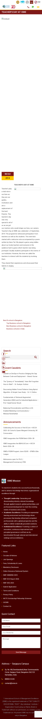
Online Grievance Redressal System (15, 571)
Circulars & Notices (10, 556)
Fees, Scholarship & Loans (12, 563)
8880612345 (10, 679)
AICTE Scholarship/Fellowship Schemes (17, 598)
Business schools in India (15, 329)
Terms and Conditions (11, 591)
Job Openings (8, 559)
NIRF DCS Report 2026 (11, 579)
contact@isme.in (11, 683)
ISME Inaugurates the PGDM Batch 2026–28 (18, 438)
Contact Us (7, 606)
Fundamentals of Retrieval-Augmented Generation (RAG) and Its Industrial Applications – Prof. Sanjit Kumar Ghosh (20, 400)
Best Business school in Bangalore (18, 326)
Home (5, 552)
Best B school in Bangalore (12, 320)
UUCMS (6, 602)
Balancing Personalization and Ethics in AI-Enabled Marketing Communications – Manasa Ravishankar (18, 411)
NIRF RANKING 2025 (10, 575)
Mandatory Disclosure (11, 567)
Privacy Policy (8, 595)
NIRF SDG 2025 (8, 583)
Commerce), (17, 462)
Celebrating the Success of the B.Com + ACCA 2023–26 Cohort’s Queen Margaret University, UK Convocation (20, 430)
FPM (24, 462)
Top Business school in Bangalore (18, 323)
